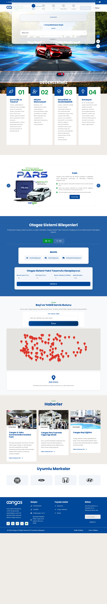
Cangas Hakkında (62, 509)
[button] (8, 185)
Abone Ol (93, 522)
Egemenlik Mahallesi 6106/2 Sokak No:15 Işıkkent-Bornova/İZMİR (38, 520)
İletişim (59, 513)
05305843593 (37, 506)
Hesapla (53, 284)
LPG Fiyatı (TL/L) (40, 275)
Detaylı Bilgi (74, 197)
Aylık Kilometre (77, 275)
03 (98, 46)
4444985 (35, 509)
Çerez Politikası (93, 530)
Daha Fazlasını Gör (15, 458)
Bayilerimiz (60, 506)
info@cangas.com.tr (39, 513)
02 (98, 41)
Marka (53, 28)
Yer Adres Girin (53, 314)
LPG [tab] (48, 241)
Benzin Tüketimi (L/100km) (62, 275)
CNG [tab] (60, 241)
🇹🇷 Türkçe (96, 8)
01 (98, 36)
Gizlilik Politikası (78, 530)
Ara (54, 323)
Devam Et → (53, 39)
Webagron (41, 530)
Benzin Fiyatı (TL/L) (23, 275)
